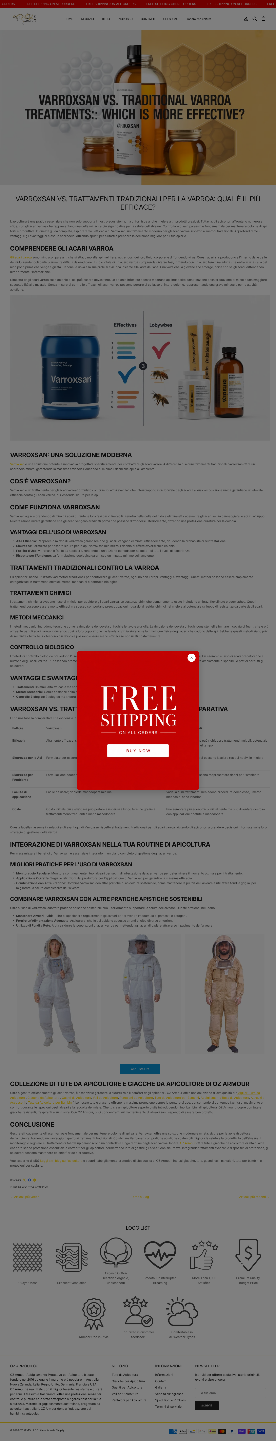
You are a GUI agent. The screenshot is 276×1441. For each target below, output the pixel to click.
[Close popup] (192, 658)
